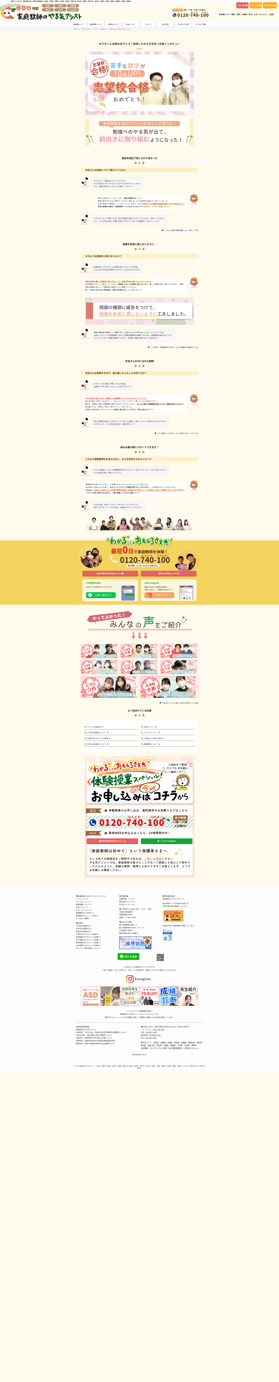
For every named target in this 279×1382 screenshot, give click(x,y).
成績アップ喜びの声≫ (128, 917)
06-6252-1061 (151, 1032)
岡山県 (199, 1042)
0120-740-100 (158, 1029)
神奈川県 (151, 1045)
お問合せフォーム (191, 1048)
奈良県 (176, 1042)
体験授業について (150, 744)
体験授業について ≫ (84, 904)
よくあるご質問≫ (83, 918)
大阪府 (156, 1042)
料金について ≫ (82, 907)
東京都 (143, 1045)
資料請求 (254, 5)
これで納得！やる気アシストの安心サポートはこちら (177, 433)
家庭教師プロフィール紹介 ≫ (87, 915)
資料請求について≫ (127, 901)
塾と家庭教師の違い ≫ (128, 924)
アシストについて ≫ (84, 901)
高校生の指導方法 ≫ (84, 931)
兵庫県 (163, 1042)
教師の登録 (269, 5)
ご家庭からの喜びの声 (152, 738)
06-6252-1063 (155, 1035)
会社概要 (144, 1048)
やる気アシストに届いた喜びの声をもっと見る (179, 703)
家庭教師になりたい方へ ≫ (173, 898)
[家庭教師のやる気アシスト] (42, 11)
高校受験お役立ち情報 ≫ (129, 933)
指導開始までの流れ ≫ (85, 912)
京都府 (170, 1042)
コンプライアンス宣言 (158, 1048)
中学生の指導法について (97, 744)
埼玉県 (159, 1045)
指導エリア (225, 14)
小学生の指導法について (97, 732)
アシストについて (150, 732)
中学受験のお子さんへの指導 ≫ (88, 939)
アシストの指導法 (94, 726)
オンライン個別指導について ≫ (88, 948)
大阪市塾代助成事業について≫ (174, 906)
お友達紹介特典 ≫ (126, 930)
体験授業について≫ (127, 898)
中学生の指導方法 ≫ (84, 928)
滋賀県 (183, 1042)
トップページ (81, 898)
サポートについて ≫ (84, 910)
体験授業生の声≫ (126, 914)
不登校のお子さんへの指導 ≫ (87, 934)
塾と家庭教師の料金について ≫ (131, 927)
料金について (149, 726)
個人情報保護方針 (176, 1048)
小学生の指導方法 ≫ (84, 925)
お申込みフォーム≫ (127, 904)
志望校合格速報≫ (126, 911)
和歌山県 (191, 1042)
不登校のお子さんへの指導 (98, 738)
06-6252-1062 (151, 1037)
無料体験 (241, 5)
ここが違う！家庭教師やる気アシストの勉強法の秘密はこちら (174, 347)
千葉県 (166, 1045)
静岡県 (173, 1045)
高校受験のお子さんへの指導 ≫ (88, 942)
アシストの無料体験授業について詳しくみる (180, 230)
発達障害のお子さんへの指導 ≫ (88, 937)
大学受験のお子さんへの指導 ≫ (88, 945)
